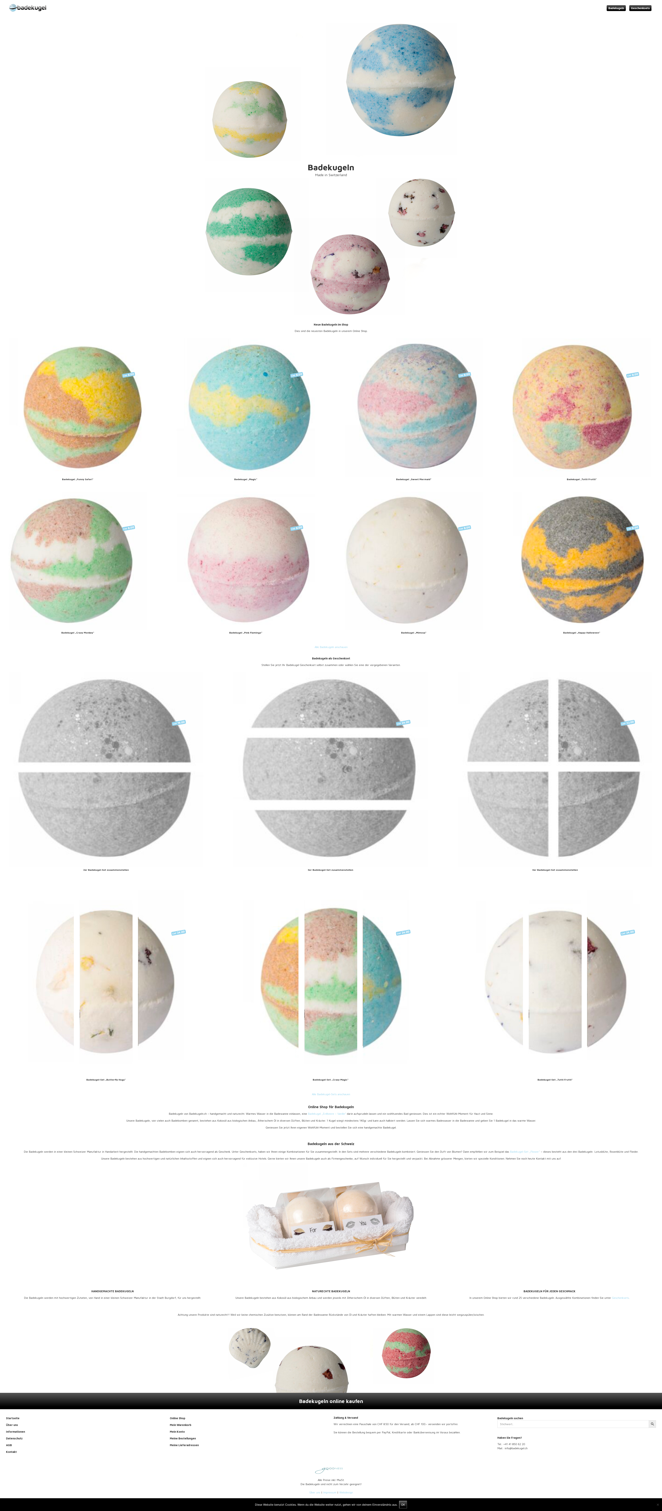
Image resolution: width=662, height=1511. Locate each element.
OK (403, 1504)
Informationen (15, 1431)
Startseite (12, 1418)
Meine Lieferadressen (184, 1445)
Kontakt (11, 1451)
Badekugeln (616, 8)
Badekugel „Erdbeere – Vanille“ (327, 1113)
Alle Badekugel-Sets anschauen (331, 1094)
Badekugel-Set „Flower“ (525, 1151)
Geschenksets (640, 8)
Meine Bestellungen (183, 1438)
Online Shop (177, 1418)
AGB (9, 1445)
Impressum (329, 1492)
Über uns (12, 1424)
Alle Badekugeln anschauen (331, 647)
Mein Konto (177, 1431)
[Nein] (657, 1504)
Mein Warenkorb (180, 1424)
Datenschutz (14, 1438)
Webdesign (346, 1492)
